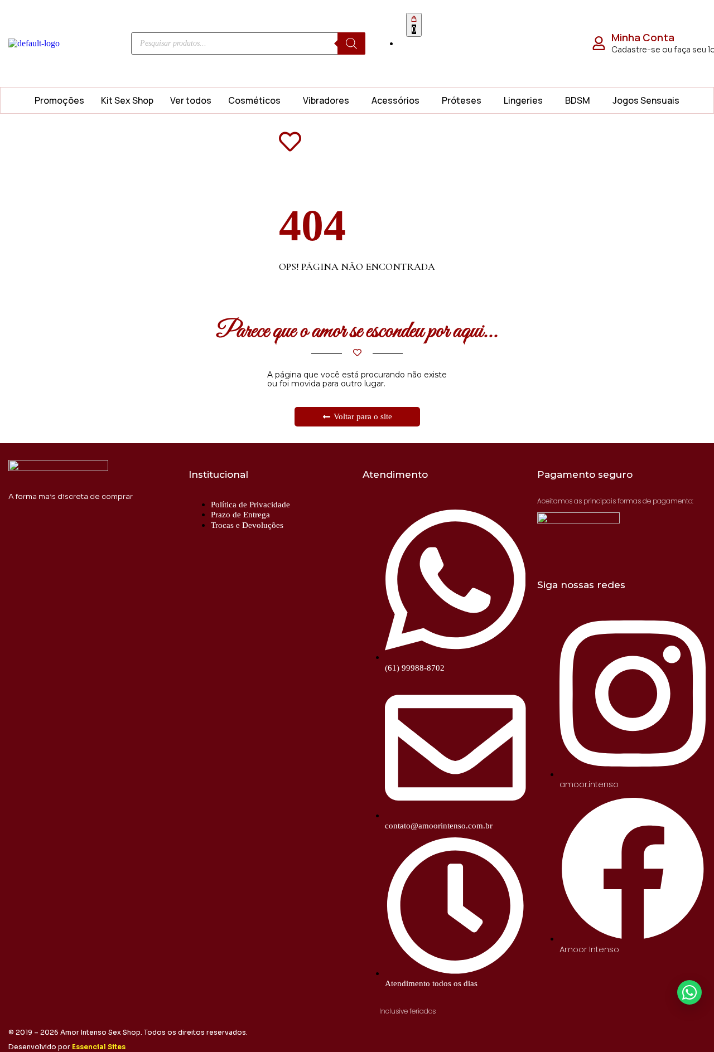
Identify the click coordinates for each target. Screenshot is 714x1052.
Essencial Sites (99, 1047)
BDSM (577, 100)
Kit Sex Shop (127, 100)
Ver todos (190, 100)
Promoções (59, 100)
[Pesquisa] (351, 43)
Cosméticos (254, 100)
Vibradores (326, 100)
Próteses (461, 100)
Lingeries (523, 100)
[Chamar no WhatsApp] (689, 992)
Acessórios (395, 100)
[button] (257, 100)
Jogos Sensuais (645, 100)
